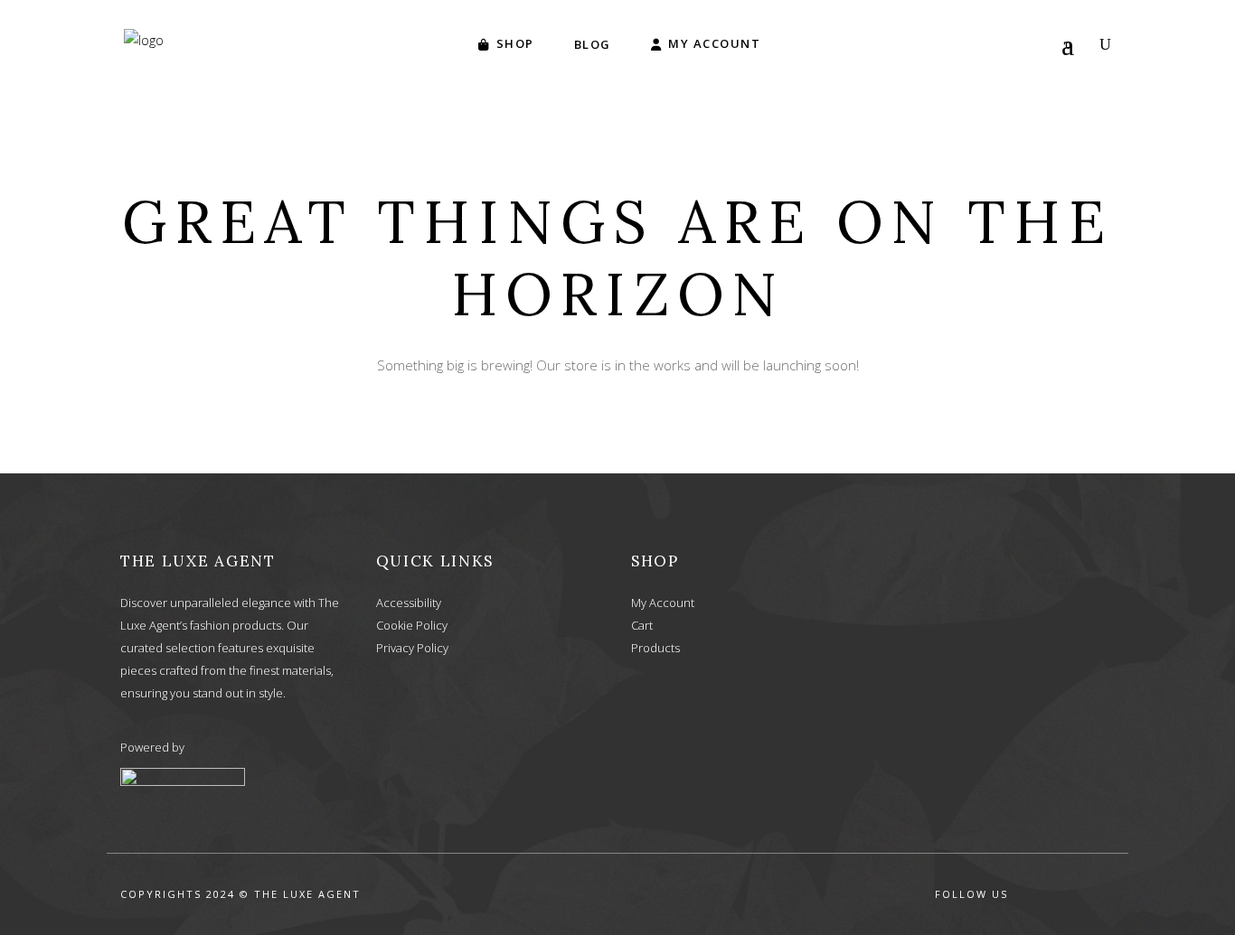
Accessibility (408, 602)
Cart (642, 625)
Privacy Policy (412, 648)
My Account (662, 602)
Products (655, 648)
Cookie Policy (412, 625)
